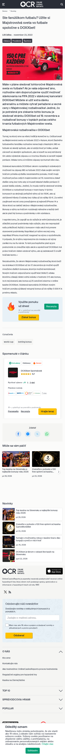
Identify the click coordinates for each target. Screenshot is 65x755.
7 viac (44, 393)
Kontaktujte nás (10, 663)
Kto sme (6, 657)
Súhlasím (33, 750)
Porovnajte (13, 411)
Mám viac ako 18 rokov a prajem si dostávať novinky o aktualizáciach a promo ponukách (31, 626)
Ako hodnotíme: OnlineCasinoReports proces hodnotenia (29, 669)
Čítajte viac (47, 743)
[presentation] (58, 472)
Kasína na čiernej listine (13, 680)
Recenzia (25, 411)
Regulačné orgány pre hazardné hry (19, 674)
